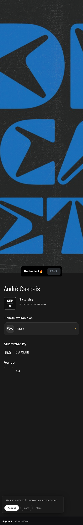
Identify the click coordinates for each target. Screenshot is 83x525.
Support (7, 521)
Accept (12, 508)
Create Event (22, 521)
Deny (27, 508)
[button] (69, 521)
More (39, 508)
